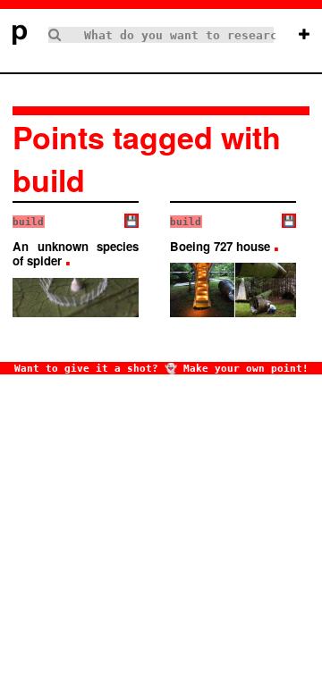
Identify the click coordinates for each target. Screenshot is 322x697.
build (28, 221)
